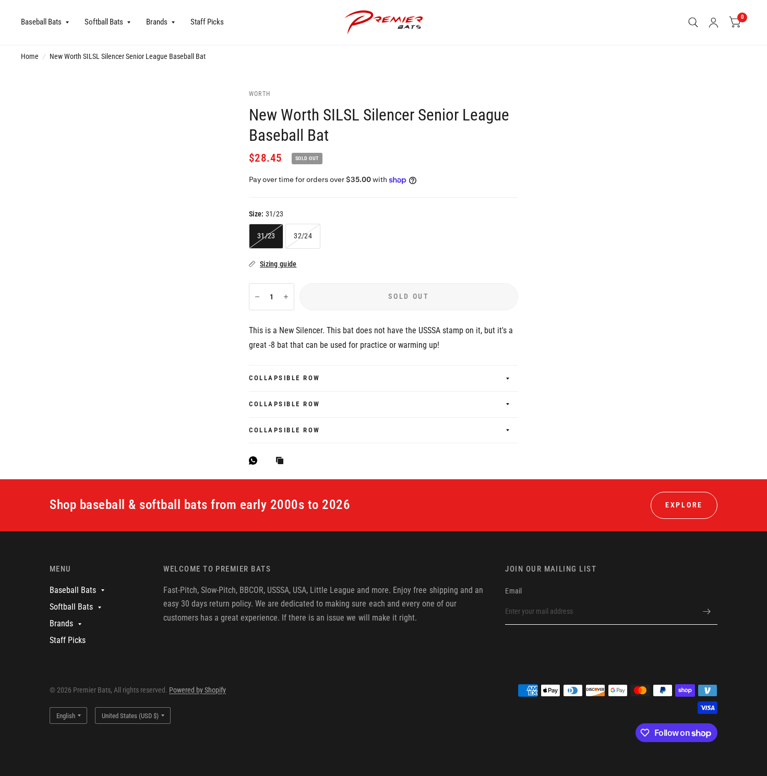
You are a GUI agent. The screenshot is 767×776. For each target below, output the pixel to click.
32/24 (302, 236)
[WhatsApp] (255, 460)
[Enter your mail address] (707, 611)
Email (513, 591)
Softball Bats (104, 22)
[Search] (693, 22)
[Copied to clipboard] (282, 461)
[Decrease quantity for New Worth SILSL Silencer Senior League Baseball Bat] (257, 297)
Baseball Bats (41, 22)
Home (30, 56)
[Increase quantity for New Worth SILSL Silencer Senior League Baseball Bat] (286, 297)
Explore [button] (684, 505)
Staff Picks (207, 22)
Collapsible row (284, 378)
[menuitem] (49, 22)
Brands (156, 22)
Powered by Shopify (197, 690)
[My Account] (713, 22)
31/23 (266, 236)
